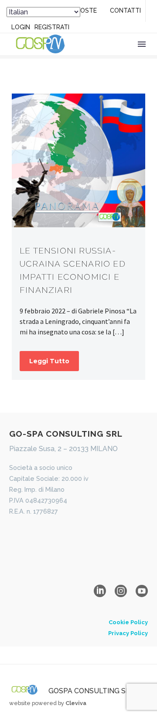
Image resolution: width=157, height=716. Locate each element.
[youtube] (142, 591)
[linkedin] (100, 591)
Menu (142, 44)
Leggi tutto (49, 361)
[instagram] (121, 591)
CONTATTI (125, 10)
